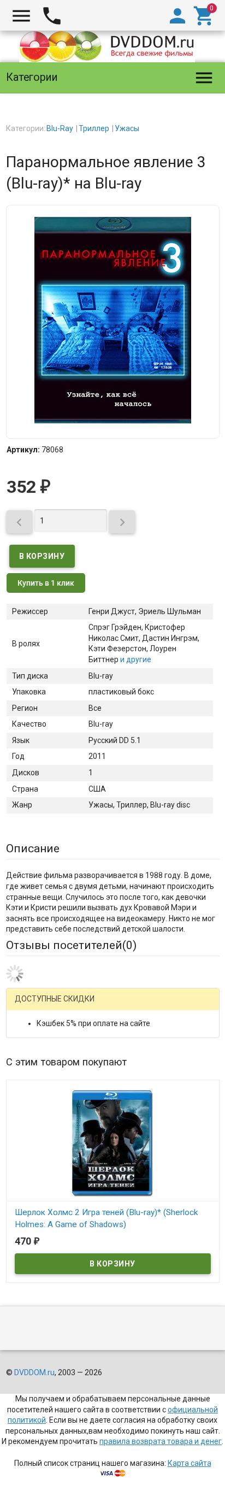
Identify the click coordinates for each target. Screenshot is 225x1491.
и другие (135, 659)
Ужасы (127, 128)
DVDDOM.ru (34, 1372)
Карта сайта (189, 1463)
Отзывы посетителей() (71, 945)
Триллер (94, 128)
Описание (33, 848)
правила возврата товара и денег (160, 1441)
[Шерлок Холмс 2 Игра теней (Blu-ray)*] (113, 1143)
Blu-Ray (59, 128)
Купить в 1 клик (45, 583)
